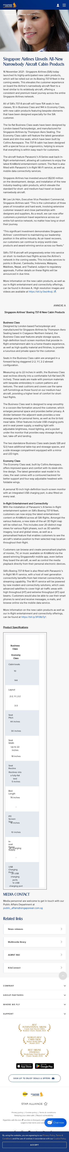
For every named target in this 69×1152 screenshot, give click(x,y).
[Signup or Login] (61, 5)
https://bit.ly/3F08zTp (33, 617)
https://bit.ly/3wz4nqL (41, 291)
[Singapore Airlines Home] (10, 9)
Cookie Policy (60, 1138)
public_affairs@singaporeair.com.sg (23, 908)
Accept (34, 1145)
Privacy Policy (49, 1135)
